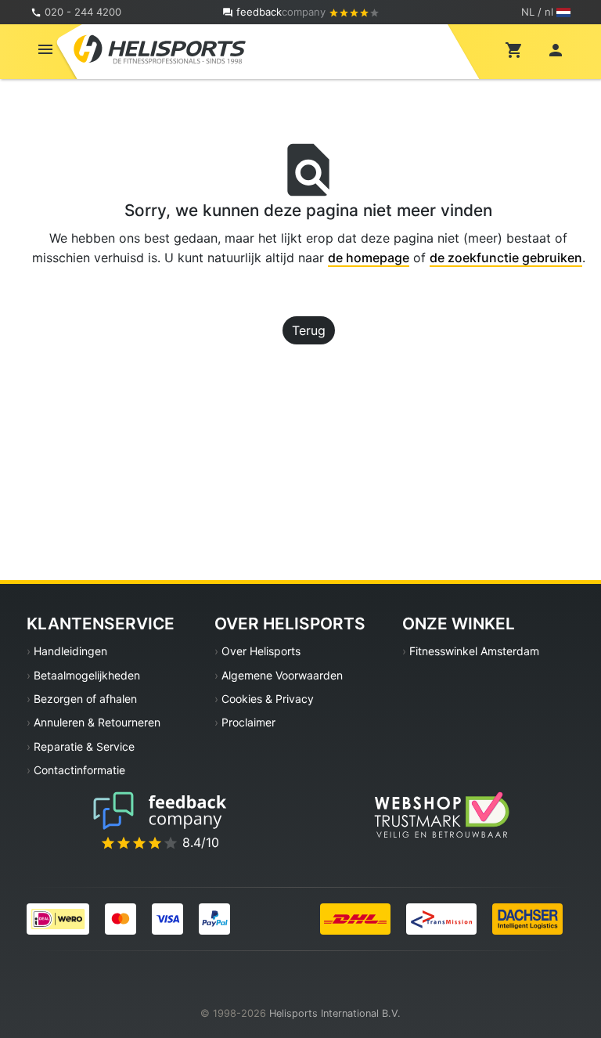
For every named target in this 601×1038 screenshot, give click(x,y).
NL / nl (537, 11)
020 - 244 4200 (83, 11)
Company (282, 11)
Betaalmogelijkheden (87, 675)
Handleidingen (70, 651)
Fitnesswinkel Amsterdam (474, 651)
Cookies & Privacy (267, 698)
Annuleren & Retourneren (97, 722)
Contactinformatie (79, 770)
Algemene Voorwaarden (282, 675)
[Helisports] (160, 48)
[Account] (555, 49)
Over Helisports (260, 651)
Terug (309, 330)
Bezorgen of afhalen (85, 698)
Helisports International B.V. (335, 1013)
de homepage (368, 257)
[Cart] (514, 49)
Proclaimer (248, 722)
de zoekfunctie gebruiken (506, 257)
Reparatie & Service (84, 746)
